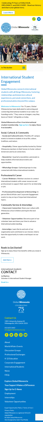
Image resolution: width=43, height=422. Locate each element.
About (7, 342)
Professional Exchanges (15, 354)
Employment (10, 393)
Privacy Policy (9, 410)
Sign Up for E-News (13, 389)
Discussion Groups (13, 350)
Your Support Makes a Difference (20, 385)
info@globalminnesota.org (15, 330)
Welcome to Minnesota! (11, 106)
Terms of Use (27, 408)
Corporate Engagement (15, 362)
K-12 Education (11, 358)
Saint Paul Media (22, 420)
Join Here (7, 260)
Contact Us (10, 317)
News (7, 371)
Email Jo (4, 282)
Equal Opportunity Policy (13, 408)
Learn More (8, 12)
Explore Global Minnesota (16, 381)
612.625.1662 (10, 328)
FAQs (7, 375)
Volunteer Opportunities (15, 401)
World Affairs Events (14, 346)
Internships (10, 397)
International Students (14, 366)
